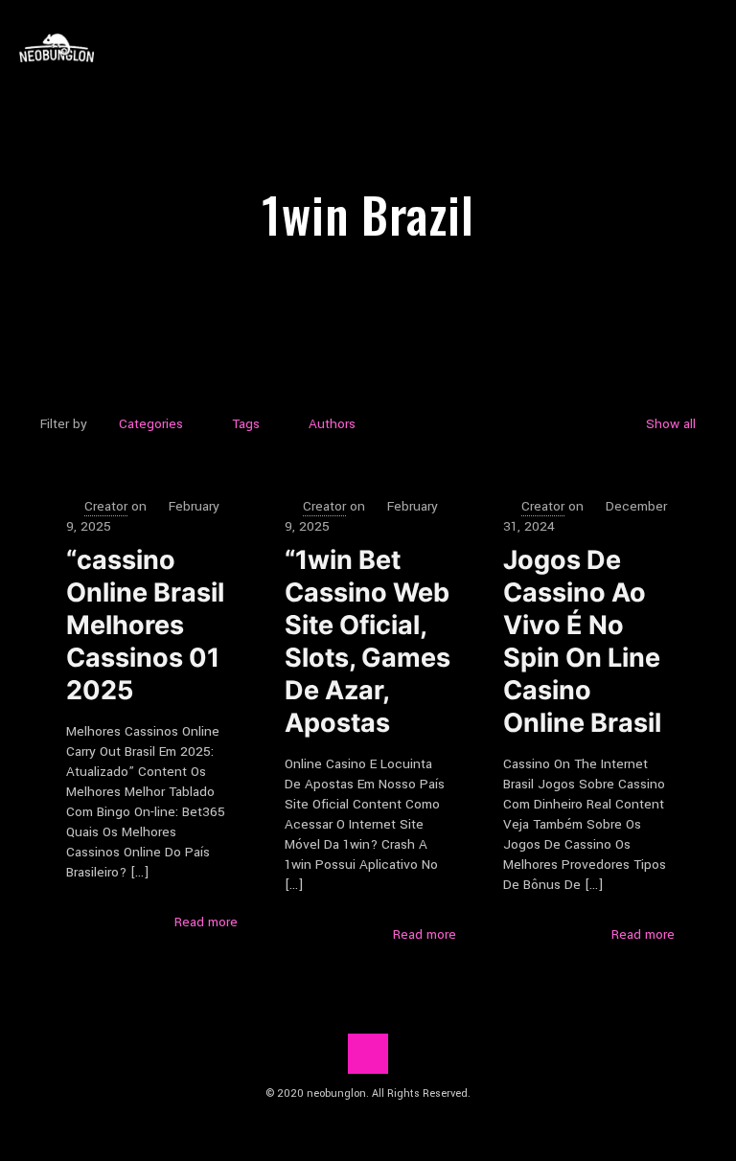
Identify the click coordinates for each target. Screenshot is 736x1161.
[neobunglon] (56, 48)
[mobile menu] (705, 48)
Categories (151, 424)
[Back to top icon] (368, 1054)
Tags (246, 424)
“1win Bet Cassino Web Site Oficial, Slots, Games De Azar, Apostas (367, 641)
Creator (105, 506)
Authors (332, 424)
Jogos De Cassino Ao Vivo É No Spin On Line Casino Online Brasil (582, 641)
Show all (671, 424)
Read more (206, 922)
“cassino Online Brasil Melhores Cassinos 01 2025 (145, 625)
